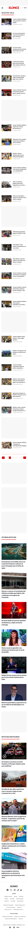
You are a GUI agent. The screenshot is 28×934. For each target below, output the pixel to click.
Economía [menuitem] (13, 901)
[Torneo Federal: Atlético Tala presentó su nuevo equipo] (7, 22)
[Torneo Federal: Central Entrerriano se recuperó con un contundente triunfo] (7, 275)
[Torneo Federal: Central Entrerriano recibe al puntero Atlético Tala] (7, 290)
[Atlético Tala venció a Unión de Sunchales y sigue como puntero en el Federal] (7, 381)
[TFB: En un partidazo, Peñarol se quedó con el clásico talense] (7, 198)
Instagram (14, 890)
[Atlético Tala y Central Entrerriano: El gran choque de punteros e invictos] (7, 410)
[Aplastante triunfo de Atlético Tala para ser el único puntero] (7, 396)
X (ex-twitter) (11, 890)
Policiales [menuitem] (21, 896)
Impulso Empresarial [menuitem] (20, 905)
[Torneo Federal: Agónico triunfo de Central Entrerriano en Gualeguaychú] (7, 127)
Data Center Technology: (14, 927)
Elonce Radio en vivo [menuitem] (18, 909)
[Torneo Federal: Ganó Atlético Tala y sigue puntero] (7, 339)
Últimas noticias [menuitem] (8, 896)
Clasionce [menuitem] (19, 907)
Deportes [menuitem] (6, 901)
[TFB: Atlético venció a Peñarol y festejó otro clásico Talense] (7, 261)
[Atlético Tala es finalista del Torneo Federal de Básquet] (7, 156)
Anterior (3, 458)
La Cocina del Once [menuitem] (10, 907)
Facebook (7, 890)
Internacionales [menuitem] (19, 898)
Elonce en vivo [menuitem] (8, 909)
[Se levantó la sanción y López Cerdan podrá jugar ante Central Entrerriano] (7, 78)
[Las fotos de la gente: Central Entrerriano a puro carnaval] (7, 36)
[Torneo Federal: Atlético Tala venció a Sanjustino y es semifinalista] (7, 170)
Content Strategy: (10, 927)
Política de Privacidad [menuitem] (7, 916)
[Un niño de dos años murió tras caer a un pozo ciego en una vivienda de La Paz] (14, 779)
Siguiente (24, 458)
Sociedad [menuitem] (12, 898)
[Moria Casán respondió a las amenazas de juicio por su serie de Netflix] (14, 637)
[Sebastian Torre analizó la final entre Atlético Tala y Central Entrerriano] (7, 142)
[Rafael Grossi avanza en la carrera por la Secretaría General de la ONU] (14, 665)
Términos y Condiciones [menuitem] (20, 916)
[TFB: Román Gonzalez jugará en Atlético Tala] (7, 233)
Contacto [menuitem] (20, 918)
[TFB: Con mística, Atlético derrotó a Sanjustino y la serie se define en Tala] (7, 184)
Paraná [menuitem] (15, 896)
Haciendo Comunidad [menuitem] (8, 905)
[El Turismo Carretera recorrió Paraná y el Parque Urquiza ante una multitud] (14, 751)
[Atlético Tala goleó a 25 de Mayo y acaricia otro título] (7, 353)
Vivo (25, 7)
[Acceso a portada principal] (14, 8)
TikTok (18, 890)
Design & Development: (18, 927)
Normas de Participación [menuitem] (11, 918)
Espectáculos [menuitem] (20, 901)
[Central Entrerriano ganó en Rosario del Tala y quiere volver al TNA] (7, 64)
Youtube (21, 890)
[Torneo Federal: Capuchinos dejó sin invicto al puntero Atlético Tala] (7, 367)
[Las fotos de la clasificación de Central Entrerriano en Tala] (7, 50)
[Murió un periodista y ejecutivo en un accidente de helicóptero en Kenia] (14, 692)
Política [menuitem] (6, 898)
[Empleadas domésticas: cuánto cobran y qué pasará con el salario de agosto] (14, 833)
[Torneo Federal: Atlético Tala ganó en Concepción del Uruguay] (7, 445)
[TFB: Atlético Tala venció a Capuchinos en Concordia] (7, 247)
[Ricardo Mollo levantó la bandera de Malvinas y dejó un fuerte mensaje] (14, 610)
